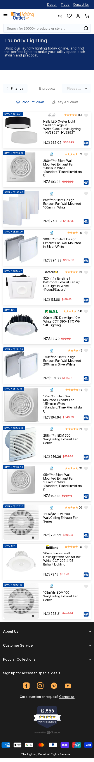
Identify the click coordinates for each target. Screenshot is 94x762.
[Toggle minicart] (87, 16)
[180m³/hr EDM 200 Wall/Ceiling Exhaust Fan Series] (21, 522)
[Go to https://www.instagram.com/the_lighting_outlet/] (40, 685)
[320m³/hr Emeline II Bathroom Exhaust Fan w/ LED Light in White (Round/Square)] (21, 287)
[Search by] (86, 28)
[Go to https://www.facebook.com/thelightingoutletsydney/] (26, 685)
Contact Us (81, 4)
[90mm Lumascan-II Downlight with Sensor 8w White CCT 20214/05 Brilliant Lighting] (21, 562)
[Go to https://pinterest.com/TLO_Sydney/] (54, 685)
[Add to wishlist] (86, 115)
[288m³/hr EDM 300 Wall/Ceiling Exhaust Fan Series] (21, 444)
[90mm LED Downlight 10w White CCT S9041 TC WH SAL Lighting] (21, 326)
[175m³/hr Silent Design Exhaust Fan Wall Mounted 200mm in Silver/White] (21, 365)
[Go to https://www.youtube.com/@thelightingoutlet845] (67, 685)
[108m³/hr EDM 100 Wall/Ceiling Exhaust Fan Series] (21, 601)
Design (52, 4)
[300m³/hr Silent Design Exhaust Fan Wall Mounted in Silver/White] (21, 248)
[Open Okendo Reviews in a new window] (47, 732)
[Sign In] (78, 16)
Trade (65, 4)
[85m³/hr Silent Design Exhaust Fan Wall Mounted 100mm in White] (21, 208)
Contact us (67, 697)
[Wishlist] (69, 16)
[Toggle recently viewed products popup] (60, 16)
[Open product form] (86, 143)
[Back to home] (22, 16)
